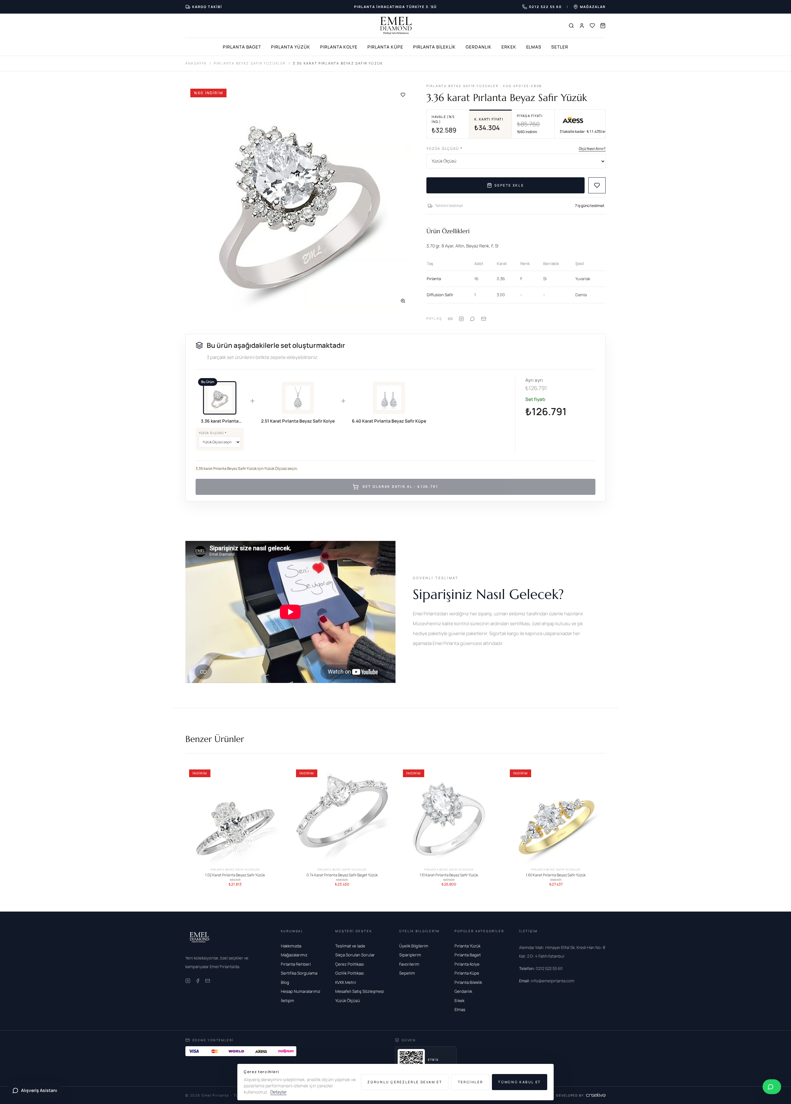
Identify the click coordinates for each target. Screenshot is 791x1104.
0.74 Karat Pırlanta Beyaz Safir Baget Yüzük (342, 875)
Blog (285, 982)
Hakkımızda (291, 946)
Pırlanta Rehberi (296, 964)
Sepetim (407, 973)
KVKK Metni (345, 982)
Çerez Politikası (349, 964)
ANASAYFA (196, 63)
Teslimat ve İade (350, 946)
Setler (559, 47)
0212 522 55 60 (541, 968)
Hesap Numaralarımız (300, 991)
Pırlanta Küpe (385, 47)
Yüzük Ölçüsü (444, 148)
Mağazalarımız (294, 955)
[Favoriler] (592, 25)
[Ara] (571, 25)
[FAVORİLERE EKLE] (597, 185)
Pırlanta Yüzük (290, 47)
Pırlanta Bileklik (434, 47)
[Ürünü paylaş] (461, 318)
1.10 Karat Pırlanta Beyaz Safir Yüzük (449, 875)
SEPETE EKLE (509, 185)
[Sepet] (603, 25)
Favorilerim (409, 964)
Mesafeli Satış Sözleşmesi (359, 991)
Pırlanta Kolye (338, 47)
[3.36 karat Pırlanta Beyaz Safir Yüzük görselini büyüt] (299, 198)
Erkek (508, 47)
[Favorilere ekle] (403, 95)
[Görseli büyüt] (403, 301)
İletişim (287, 1000)
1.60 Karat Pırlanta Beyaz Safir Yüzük (556, 875)
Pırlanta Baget (242, 47)
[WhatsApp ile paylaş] (472, 318)
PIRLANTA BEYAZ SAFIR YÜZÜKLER (250, 63)
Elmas (534, 47)
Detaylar (278, 1092)
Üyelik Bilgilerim (413, 946)
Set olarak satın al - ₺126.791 (400, 486)
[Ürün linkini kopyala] (450, 318)
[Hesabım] (582, 25)
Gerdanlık (479, 47)
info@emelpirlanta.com (546, 981)
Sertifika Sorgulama (299, 973)
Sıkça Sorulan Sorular (355, 955)
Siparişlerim (410, 955)
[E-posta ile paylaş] (483, 318)
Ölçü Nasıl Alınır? (592, 148)
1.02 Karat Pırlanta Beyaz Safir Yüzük (235, 875)
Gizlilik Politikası (349, 973)
